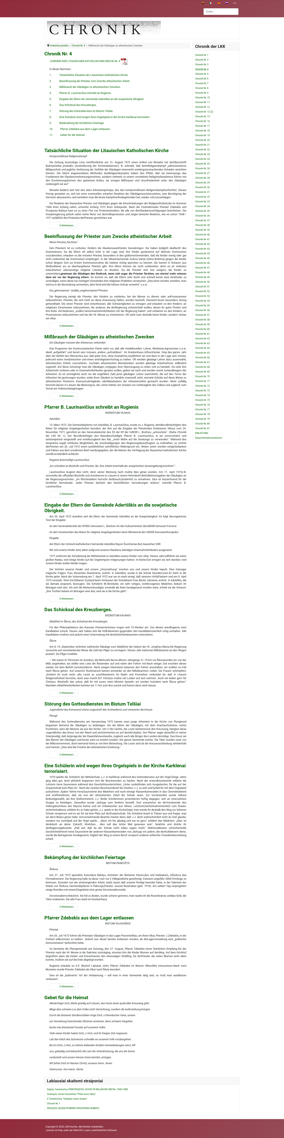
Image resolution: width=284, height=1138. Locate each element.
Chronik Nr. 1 (201, 55)
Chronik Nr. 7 (201, 83)
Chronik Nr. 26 (202, 168)
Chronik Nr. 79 (202, 419)
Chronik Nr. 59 (202, 324)
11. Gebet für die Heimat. (67, 135)
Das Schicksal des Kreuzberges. (78, 609)
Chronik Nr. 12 (202, 107)
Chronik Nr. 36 (202, 215)
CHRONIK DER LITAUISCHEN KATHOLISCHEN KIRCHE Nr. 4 (85, 61)
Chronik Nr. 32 (202, 196)
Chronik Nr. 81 (202, 428)
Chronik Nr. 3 (201, 64)
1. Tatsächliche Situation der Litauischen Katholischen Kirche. (89, 75)
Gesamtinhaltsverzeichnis (208, 437)
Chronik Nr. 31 (202, 192)
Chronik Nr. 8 (201, 88)
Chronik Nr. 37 (202, 220)
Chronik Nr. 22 (202, 149)
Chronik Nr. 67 (202, 362)
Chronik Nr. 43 (202, 248)
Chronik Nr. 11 (202, 102)
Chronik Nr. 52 (202, 291)
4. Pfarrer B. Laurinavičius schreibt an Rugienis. (80, 93)
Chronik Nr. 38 (202, 225)
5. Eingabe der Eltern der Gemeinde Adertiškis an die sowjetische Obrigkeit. (96, 99)
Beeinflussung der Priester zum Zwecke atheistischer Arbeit (108, 236)
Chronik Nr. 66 (202, 357)
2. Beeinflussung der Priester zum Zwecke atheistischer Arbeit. (89, 81)
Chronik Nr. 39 (202, 229)
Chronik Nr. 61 (202, 333)
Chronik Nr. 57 (202, 315)
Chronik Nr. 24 (202, 159)
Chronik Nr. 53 (202, 296)
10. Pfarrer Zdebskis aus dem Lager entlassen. (80, 129)
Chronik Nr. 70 (202, 376)
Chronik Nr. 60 (202, 329)
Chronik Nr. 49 (202, 277)
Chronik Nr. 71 (202, 381)
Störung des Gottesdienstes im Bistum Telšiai (92, 704)
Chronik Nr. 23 (202, 154)
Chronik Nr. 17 (202, 126)
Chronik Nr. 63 (202, 343)
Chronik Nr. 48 (202, 272)
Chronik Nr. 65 (202, 352)
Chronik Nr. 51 (202, 286)
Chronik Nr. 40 (202, 234)
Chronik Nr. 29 (202, 182)
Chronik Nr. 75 (202, 400)
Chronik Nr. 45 (202, 258)
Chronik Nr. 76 (202, 404)
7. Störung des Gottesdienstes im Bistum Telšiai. (81, 111)
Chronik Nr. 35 (202, 211)
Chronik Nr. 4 (58, 54)
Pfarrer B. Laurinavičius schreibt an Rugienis (91, 407)
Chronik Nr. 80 (202, 423)
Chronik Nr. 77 (202, 409)
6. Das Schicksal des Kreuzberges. (73, 105)
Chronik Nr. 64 (202, 348)
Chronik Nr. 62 (202, 338)
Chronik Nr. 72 (202, 385)
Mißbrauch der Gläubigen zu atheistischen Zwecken (99, 337)
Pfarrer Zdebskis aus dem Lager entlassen (89, 918)
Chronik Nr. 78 (202, 414)
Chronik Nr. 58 (202, 319)
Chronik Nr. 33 (202, 201)
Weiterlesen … (68, 225)
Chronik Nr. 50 (202, 281)
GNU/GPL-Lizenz (82, 1130)
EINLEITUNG (201, 433)
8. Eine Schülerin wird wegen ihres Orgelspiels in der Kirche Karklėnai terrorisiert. (99, 117)
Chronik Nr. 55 (202, 305)
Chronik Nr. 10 (202, 97)
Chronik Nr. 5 (201, 74)
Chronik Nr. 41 (202, 239)
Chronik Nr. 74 (202, 395)
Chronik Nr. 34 (202, 206)
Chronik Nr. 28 (202, 177)
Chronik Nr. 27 (202, 173)
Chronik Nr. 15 (202, 116)
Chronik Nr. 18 (202, 130)
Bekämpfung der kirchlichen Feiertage (84, 857)
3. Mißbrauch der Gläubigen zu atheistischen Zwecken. (85, 87)
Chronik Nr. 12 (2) (204, 111)
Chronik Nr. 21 (202, 144)
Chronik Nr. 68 (202, 367)
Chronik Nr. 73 (202, 390)
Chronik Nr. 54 (202, 300)
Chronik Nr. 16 (202, 121)
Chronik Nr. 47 (202, 267)
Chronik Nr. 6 (201, 78)
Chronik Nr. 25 (202, 163)
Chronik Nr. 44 (202, 253)
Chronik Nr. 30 (202, 187)
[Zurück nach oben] (279, 1132)
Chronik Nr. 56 (202, 310)
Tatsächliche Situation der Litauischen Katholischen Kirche (106, 150)
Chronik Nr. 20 (202, 140)
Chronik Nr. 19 (202, 135)
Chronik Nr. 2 (201, 59)
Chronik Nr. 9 (201, 92)
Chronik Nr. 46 (202, 263)
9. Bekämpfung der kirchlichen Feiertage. (77, 123)
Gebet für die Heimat (66, 997)
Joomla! (50, 1130)
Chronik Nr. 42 (202, 244)
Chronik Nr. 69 (202, 371)
